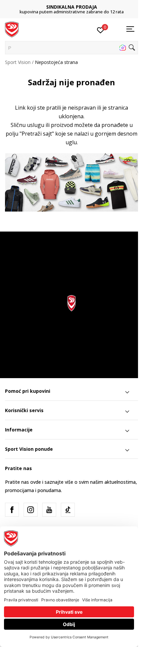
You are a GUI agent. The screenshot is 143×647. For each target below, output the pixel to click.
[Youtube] (49, 509)
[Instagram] (30, 509)
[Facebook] (12, 509)
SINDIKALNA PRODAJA (71, 6)
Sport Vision (18, 62)
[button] (71, 47)
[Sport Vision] (12, 29)
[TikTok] (67, 509)
